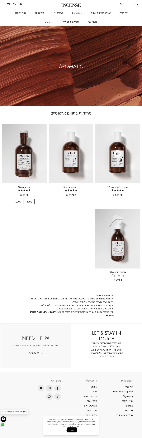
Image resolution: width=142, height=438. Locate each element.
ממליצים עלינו (90, 405)
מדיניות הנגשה (90, 396)
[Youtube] (41, 388)
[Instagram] (49, 388)
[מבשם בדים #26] (117, 238)
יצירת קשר (92, 410)
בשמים (60, 12)
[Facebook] (57, 388)
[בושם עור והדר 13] (71, 153)
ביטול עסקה (91, 415)
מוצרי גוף (92, 21)
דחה (65, 430)
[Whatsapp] (49, 396)
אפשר (72, 430)
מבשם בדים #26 (118, 271)
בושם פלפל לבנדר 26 (117, 187)
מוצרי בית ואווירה (71, 21)
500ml (19, 201)
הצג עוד (65, 426)
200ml (29, 201)
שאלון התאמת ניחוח (101, 12)
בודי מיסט (39, 12)
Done (47, 21)
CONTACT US (35, 353)
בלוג (95, 391)
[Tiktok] (57, 396)
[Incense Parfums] (71, 5)
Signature (77, 12)
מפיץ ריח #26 (24, 187)
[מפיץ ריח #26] (24, 153)
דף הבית (124, 12)
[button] (8, 4)
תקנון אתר (92, 400)
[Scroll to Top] (136, 421)
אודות (94, 386)
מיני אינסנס (20, 12)
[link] (117, 190)
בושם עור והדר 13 (71, 187)
